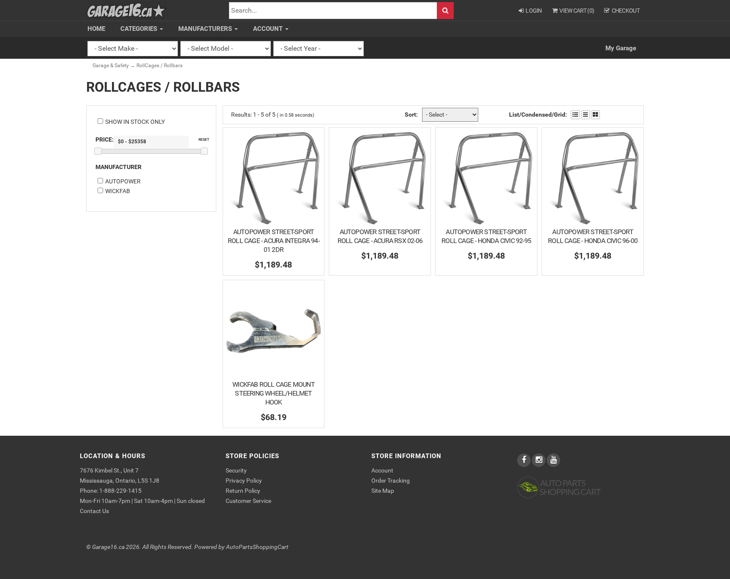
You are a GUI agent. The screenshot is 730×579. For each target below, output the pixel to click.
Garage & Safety (111, 65)
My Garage (620, 48)
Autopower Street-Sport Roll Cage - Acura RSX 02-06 (380, 236)
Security (236, 470)
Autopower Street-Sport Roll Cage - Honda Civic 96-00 (592, 236)
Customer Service (248, 500)
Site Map (382, 490)
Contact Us (94, 511)
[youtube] (553, 460)
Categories (139, 29)
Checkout (626, 10)
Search (445, 10)
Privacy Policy (244, 480)
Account (268, 29)
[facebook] (524, 460)
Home (96, 29)
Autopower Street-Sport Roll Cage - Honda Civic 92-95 (486, 236)
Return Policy (243, 490)
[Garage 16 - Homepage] (126, 10)
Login (534, 10)
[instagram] (539, 460)
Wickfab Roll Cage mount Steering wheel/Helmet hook (273, 393)
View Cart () (576, 10)
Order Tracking (390, 480)
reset (204, 139)
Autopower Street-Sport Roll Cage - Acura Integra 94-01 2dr (273, 241)
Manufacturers (206, 29)
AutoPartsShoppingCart (257, 547)
